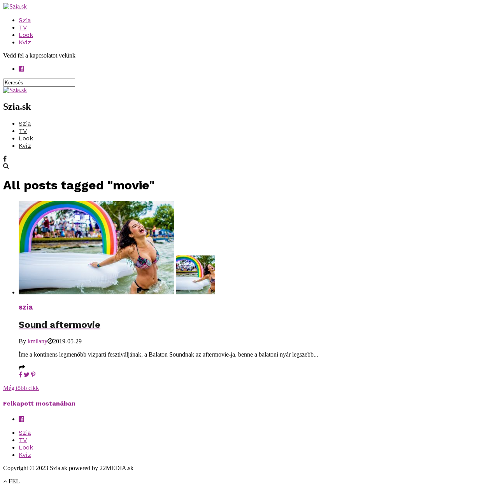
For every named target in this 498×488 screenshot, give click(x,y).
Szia (25, 20)
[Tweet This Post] (27, 374)
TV (23, 27)
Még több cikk (21, 388)
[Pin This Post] (33, 374)
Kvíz (25, 42)
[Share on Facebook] (20, 374)
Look (26, 34)
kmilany (37, 341)
